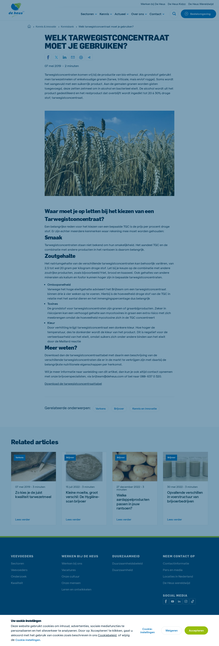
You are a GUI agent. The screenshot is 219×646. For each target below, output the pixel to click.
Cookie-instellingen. (28, 639)
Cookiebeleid (107, 635)
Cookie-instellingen (147, 630)
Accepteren (196, 630)
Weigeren (171, 630)
